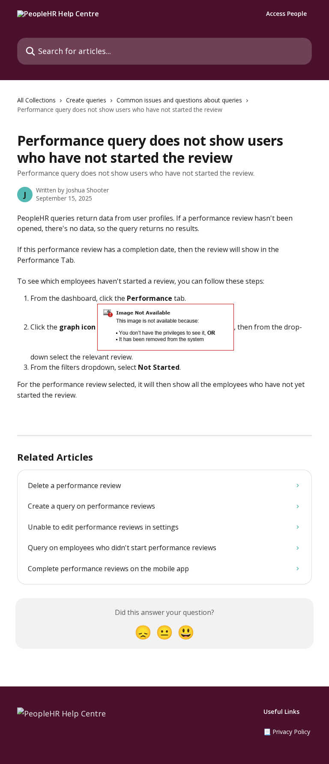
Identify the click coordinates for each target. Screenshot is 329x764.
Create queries (86, 100)
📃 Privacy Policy (286, 732)
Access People (286, 14)
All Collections (36, 100)
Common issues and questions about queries (179, 100)
